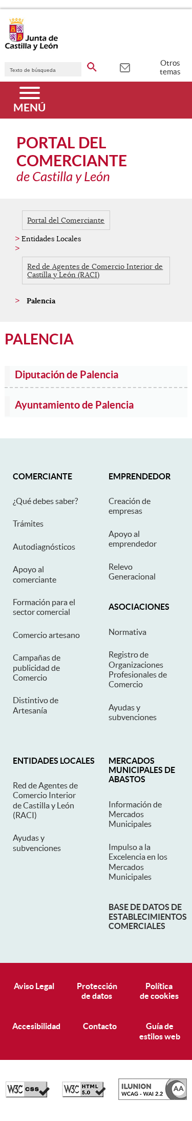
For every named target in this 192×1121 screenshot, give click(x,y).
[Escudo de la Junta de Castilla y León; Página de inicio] (31, 48)
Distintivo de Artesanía (35, 704)
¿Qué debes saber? (45, 501)
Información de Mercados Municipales (135, 814)
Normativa (127, 631)
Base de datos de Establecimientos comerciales (148, 916)
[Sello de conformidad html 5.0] (84, 1095)
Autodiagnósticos (44, 546)
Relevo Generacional (132, 571)
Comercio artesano (46, 635)
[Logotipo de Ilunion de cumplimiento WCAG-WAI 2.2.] (152, 1097)
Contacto (100, 1026)
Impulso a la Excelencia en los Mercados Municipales (138, 861)
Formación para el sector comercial (44, 606)
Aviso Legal (34, 986)
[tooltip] (124, 66)
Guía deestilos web (159, 1030)
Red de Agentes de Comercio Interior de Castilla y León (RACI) (95, 270)
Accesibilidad (36, 1026)
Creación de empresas (130, 505)
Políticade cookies (159, 990)
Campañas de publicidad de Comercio (36, 667)
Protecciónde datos (97, 990)
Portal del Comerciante (65, 220)
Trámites (28, 523)
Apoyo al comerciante (34, 574)
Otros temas (170, 67)
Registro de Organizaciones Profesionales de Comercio (138, 669)
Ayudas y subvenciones (133, 712)
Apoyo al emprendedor (133, 538)
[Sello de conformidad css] (28, 1095)
